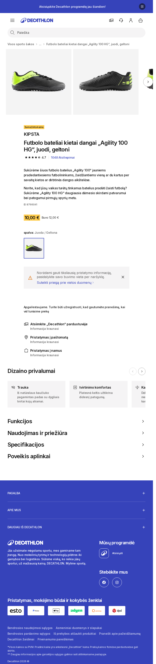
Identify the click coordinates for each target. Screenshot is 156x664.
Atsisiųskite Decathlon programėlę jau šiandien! (72, 6)
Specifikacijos (26, 444)
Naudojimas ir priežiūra (37, 433)
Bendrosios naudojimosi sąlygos (30, 628)
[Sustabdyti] (142, 6)
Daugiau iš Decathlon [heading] (25, 527)
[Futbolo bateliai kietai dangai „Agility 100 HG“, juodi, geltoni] (39, 82)
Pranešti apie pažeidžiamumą (119, 633)
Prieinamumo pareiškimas (56, 639)
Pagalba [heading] (14, 493)
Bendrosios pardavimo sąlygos (29, 633)
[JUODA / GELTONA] (34, 248)
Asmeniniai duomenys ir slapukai (79, 628)
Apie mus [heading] (14, 510)
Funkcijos (20, 421)
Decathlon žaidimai (21, 639)
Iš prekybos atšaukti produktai (75, 633)
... (40, 44)
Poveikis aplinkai (29, 456)
